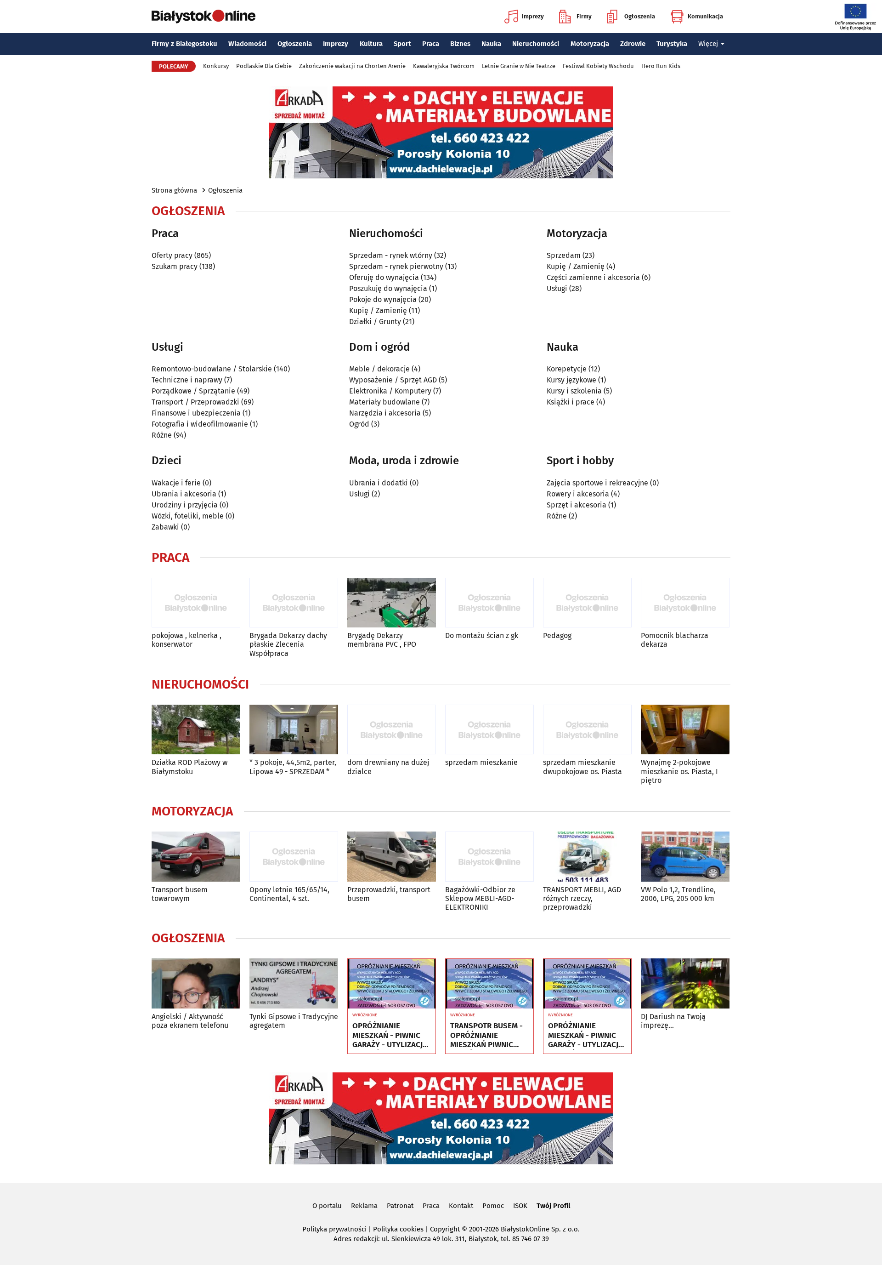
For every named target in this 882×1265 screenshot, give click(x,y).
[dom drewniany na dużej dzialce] (391, 730)
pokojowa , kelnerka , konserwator (186, 640)
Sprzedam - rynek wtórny (390, 255)
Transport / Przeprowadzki (195, 402)
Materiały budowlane (384, 402)
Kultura (371, 44)
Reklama (364, 1206)
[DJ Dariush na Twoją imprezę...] (685, 983)
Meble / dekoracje (379, 369)
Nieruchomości (535, 44)
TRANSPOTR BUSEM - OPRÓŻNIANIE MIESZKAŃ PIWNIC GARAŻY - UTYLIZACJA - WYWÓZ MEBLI (487, 1035)
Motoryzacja (590, 44)
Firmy (584, 16)
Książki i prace (570, 402)
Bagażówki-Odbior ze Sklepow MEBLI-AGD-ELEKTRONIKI (480, 898)
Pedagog (557, 635)
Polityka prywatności (334, 1229)
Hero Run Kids (660, 66)
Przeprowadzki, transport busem (388, 894)
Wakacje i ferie (176, 483)
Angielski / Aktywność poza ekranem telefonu (190, 1021)
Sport (402, 44)
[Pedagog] (587, 603)
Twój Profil (553, 1206)
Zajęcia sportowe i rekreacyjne (597, 483)
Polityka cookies (398, 1229)
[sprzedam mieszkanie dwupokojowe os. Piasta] (587, 730)
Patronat (400, 1206)
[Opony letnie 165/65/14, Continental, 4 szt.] (293, 857)
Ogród (359, 424)
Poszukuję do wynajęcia (388, 288)
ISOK (520, 1206)
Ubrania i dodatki (378, 483)
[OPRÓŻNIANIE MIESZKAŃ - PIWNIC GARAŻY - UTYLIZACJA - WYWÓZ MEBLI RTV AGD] (391, 984)
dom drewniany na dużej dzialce (388, 766)
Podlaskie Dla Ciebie (264, 66)
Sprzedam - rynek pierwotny (396, 266)
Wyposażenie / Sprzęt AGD (393, 380)
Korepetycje (567, 369)
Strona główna (174, 190)
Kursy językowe (571, 380)
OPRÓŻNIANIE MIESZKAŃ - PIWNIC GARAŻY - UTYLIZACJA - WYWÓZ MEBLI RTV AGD (389, 1035)
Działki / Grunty (375, 321)
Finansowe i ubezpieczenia (196, 413)
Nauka (491, 44)
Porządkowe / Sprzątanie (193, 391)
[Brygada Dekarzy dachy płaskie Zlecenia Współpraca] (293, 603)
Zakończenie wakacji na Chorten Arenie (352, 66)
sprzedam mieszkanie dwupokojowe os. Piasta (582, 766)
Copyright (445, 1229)
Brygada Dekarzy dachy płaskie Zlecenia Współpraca (288, 644)
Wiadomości (247, 44)
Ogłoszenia (639, 16)
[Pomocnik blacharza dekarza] (685, 603)
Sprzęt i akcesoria (576, 505)
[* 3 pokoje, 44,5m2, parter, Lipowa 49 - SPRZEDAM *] (293, 730)
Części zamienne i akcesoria (593, 277)
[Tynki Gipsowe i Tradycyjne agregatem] (293, 983)
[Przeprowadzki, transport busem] (391, 857)
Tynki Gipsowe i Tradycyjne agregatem (293, 1021)
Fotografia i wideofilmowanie (200, 424)
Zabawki (165, 527)
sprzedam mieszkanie (481, 762)
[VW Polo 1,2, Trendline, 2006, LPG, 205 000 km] (685, 857)
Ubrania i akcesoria (184, 494)
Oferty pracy (172, 255)
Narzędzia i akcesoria (385, 413)
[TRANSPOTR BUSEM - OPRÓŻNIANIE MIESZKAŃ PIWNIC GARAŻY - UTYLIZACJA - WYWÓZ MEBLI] (489, 984)
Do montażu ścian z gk (481, 635)
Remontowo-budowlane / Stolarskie (212, 369)
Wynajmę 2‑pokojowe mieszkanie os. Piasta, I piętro (679, 771)
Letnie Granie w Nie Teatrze (518, 66)
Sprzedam (564, 255)
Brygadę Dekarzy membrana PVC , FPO (381, 640)
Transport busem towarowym (180, 894)
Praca (430, 44)
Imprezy (533, 16)
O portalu (327, 1206)
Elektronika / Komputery (390, 391)
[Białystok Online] (203, 16)
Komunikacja (705, 16)
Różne (162, 435)
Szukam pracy (175, 266)
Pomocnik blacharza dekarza (674, 640)
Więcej (708, 44)
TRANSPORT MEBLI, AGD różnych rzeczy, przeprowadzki (582, 898)
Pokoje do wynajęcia (383, 299)
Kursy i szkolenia (574, 391)
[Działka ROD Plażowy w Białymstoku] (196, 730)
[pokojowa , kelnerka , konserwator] (196, 603)
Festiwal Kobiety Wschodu (598, 66)
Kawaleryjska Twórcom (444, 66)
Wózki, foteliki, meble (188, 516)
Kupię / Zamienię (378, 310)
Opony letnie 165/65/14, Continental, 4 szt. (289, 894)
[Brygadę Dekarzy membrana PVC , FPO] (391, 603)
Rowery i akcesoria (578, 494)
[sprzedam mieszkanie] (489, 730)
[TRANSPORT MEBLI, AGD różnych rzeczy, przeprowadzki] (587, 857)
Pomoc (493, 1206)
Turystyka (671, 44)
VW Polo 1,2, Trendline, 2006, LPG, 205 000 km (678, 894)
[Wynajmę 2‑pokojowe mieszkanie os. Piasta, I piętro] (685, 730)
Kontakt (461, 1206)
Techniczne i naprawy (187, 380)
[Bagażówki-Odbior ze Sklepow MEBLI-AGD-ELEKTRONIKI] (489, 857)
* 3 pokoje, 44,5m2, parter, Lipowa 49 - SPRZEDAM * (292, 766)
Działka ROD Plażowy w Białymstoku (189, 766)
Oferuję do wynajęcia (384, 277)
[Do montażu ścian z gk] (489, 603)
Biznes (460, 44)
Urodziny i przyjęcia (185, 505)
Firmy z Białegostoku (184, 44)
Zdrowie (632, 44)
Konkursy (216, 66)
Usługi (557, 288)
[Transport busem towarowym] (196, 857)
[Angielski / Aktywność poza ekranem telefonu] (196, 983)
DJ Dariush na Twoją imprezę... (673, 1021)
